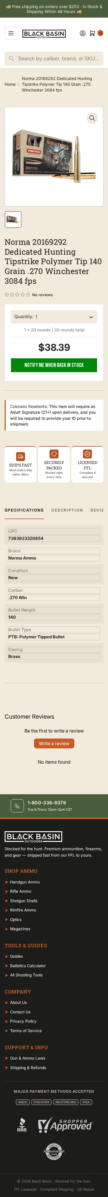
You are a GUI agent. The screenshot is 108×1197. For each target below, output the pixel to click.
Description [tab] (67, 510)
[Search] (11, 58)
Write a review (54, 743)
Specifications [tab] (24, 510)
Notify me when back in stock (54, 365)
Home (10, 84)
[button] (18, 295)
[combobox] (60, 58)
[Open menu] (11, 33)
